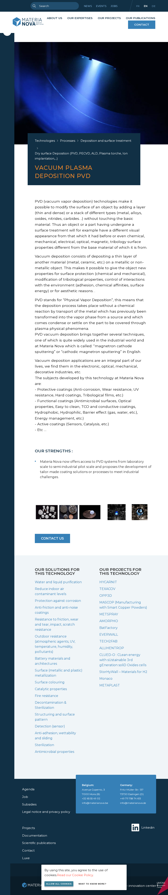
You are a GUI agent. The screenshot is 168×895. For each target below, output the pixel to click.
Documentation (34, 835)
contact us (52, 538)
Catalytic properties (51, 689)
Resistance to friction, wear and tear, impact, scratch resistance (56, 624)
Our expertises (80, 18)
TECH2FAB (108, 641)
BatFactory (108, 628)
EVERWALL (108, 634)
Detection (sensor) (50, 726)
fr (138, 6)
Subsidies (29, 804)
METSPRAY (108, 614)
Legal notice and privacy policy (46, 812)
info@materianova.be (95, 802)
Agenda (28, 789)
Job (25, 797)
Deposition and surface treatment (106, 141)
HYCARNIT (108, 582)
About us (54, 18)
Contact (141, 24)
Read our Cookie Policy (75, 875)
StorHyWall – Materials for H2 (123, 672)
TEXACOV (107, 589)
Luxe (26, 858)
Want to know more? (92, 884)
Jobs (114, 6)
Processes (67, 141)
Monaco (105, 679)
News (88, 6)
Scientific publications (39, 843)
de (154, 6)
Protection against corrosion (58, 601)
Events (101, 6)
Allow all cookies (59, 884)
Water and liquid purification (58, 582)
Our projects (109, 18)
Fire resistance (46, 696)
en (146, 6)
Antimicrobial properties (54, 752)
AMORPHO (108, 621)
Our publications (140, 18)
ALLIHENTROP (111, 648)
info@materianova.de (133, 802)
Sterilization (44, 745)
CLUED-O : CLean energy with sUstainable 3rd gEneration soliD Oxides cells (122, 660)
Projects (28, 828)
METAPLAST (109, 685)
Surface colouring (50, 682)
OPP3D (105, 596)
